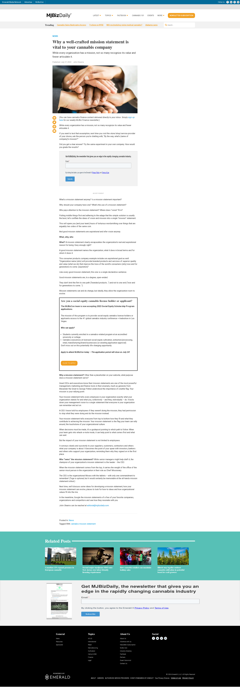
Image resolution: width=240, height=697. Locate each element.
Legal (89, 660)
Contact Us (123, 663)
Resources (59, 642)
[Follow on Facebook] (227, 2)
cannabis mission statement (83, 524)
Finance (90, 657)
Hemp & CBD (92, 654)
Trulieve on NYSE (96, 25)
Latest (96, 15)
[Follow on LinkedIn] (231, 2)
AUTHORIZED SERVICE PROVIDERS (117, 678)
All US (90, 638)
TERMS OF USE (176, 678)
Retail (90, 645)
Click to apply (69, 363)
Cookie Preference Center (25, 687)
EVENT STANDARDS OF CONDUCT (142, 678)
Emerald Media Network (11, 2)
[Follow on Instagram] (238, 2)
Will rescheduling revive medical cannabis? (124, 25)
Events (151, 15)
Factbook (121, 15)
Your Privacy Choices (162, 678)
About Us (123, 638)
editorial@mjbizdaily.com (98, 505)
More (160, 15)
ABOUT (93, 678)
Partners (122, 657)
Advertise (28, 2)
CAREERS (100, 678)
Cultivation (91, 651)
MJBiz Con (123, 648)
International (92, 642)
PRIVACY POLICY (188, 678)
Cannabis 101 (138, 15)
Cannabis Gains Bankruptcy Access (71, 25)
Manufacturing (93, 648)
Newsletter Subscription (181, 15)
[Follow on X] (234, 2)
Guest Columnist (125, 660)
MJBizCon (40, 2)
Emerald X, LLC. (177, 674)
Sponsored (59, 645)
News (55, 36)
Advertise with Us (125, 642)
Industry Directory (126, 651)
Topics (108, 15)
